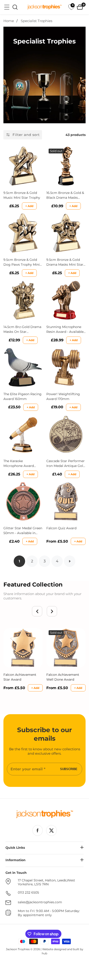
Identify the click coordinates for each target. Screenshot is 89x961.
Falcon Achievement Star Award (19, 677)
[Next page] (69, 561)
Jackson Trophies (18, 949)
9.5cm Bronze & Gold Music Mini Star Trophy (21, 195)
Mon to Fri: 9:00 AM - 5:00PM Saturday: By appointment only (49, 913)
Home (8, 21)
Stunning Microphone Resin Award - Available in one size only (65, 329)
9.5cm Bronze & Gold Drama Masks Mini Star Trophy (64, 262)
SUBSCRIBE (68, 769)
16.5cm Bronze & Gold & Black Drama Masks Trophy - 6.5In (65, 195)
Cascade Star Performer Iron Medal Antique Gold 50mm (65, 463)
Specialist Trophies (36, 21)
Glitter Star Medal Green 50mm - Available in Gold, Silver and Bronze (22, 530)
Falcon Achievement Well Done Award (62, 677)
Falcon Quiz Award (61, 528)
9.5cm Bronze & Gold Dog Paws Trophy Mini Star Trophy (21, 262)
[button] (37, 611)
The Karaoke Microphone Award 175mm (18, 463)
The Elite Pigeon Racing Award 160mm (22, 396)
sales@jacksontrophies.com (40, 902)
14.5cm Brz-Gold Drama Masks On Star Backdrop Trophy (22, 329)
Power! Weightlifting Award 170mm (63, 396)
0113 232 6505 (28, 893)
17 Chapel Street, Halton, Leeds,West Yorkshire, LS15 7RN (46, 882)
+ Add (29, 206)
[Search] (15, 7)
